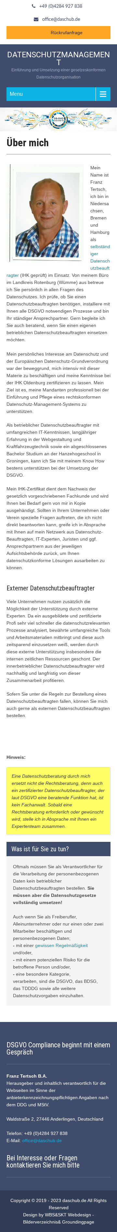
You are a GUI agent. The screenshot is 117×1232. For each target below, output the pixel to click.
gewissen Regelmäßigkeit (61, 945)
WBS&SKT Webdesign (68, 1214)
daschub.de (74, 1200)
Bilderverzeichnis (40, 1222)
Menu (16, 94)
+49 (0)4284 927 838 (60, 6)
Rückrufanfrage (67, 32)
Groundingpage (78, 1222)
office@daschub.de (61, 19)
